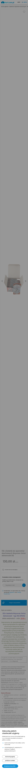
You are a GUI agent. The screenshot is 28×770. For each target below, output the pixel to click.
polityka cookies (10, 760)
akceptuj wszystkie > (10, 766)
